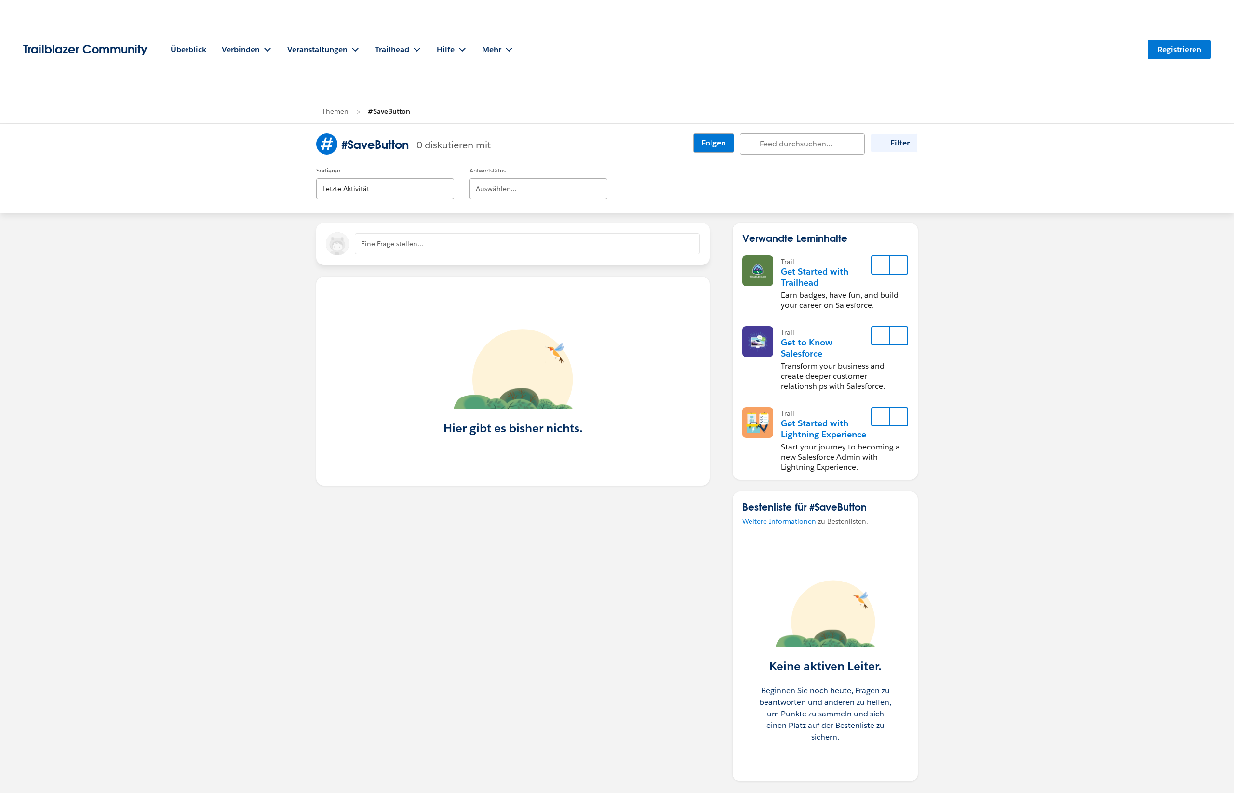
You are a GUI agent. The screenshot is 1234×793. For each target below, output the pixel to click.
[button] (898, 265)
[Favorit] (880, 265)
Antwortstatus (487, 170)
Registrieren (1179, 49)
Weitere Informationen (779, 521)
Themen (335, 111)
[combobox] (385, 180)
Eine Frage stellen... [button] (392, 243)
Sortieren (328, 170)
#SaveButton (389, 111)
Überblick (188, 49)
